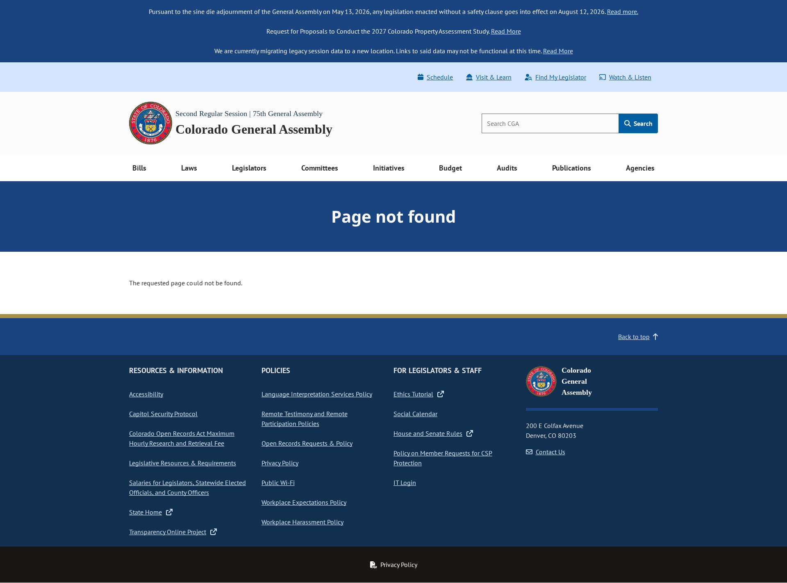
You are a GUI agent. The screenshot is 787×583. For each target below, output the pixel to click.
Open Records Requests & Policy (307, 443)
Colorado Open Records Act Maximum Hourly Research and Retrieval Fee (181, 438)
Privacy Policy (280, 463)
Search (642, 123)
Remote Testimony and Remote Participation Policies (305, 419)
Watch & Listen (630, 77)
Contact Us (550, 452)
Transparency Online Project (167, 532)
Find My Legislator (560, 77)
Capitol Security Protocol (163, 414)
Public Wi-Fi (278, 482)
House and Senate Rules (428, 433)
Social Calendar (415, 414)
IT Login (405, 482)
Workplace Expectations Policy (304, 502)
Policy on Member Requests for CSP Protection (443, 458)
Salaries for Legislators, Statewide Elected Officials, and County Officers (187, 487)
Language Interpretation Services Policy (317, 394)
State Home (145, 512)
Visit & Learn (494, 77)
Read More (506, 31)
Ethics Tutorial (413, 394)
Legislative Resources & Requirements (182, 463)
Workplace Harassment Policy (302, 522)
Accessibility (146, 394)
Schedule (440, 77)
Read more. (622, 11)
